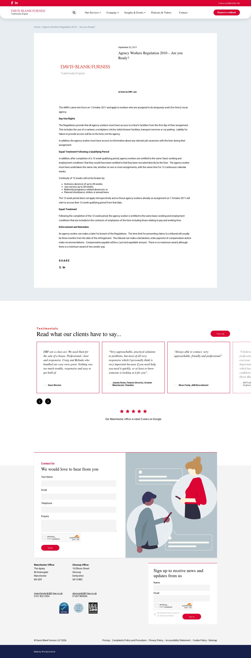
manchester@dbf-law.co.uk (48, 593)
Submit (50, 548)
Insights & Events (133, 12)
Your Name (47, 477)
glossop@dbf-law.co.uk (84, 593)
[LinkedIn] (16, 3)
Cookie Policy (200, 640)
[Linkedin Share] (64, 267)
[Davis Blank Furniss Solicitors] (28, 12)
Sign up (192, 616)
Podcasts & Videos (161, 12)
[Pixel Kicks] (48, 652)
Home (37, 27)
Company (112, 12)
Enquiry (45, 516)
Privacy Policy (156, 640)
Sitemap (212, 640)
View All (220, 333)
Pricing (106, 640)
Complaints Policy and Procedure (129, 640)
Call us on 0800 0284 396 (229, 3)
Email (44, 490)
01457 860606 (79, 596)
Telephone (46, 503)
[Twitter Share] (60, 267)
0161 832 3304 (41, 596)
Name (157, 582)
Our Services (92, 12)
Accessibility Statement (178, 640)
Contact (183, 12)
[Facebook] (12, 3)
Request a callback (226, 12)
